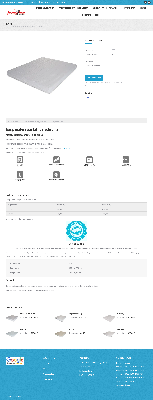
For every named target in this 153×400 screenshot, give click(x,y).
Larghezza (89, 61)
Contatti (46, 363)
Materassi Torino (50, 358)
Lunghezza (89, 50)
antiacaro (67, 148)
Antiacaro (92, 86)
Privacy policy (48, 374)
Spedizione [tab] (58, 121)
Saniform (120, 330)
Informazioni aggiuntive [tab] (35, 121)
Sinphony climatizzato (28, 314)
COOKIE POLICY (49, 379)
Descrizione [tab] (12, 121)
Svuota (112, 49)
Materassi (96, 82)
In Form (71, 330)
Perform (23, 330)
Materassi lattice (107, 82)
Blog (44, 369)
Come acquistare (94, 78)
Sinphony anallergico (76, 314)
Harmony (120, 314)
